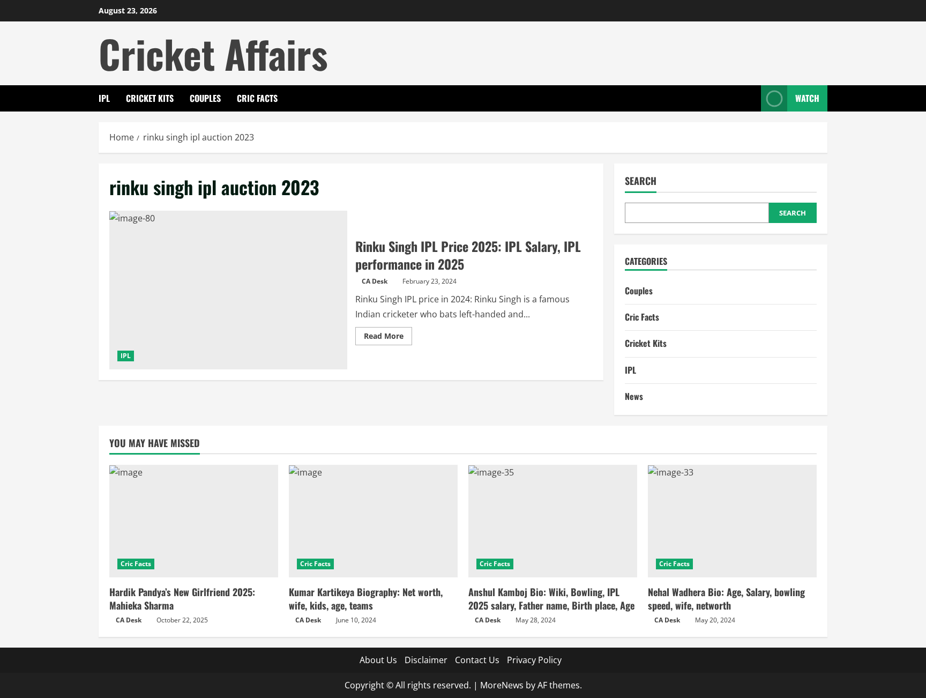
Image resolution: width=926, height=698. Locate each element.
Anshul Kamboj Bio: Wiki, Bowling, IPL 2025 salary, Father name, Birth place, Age (551, 598)
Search (640, 181)
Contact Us (477, 660)
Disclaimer (426, 660)
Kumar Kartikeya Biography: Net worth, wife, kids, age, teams (366, 598)
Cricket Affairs (213, 53)
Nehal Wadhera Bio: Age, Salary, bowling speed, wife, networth (726, 598)
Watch (807, 98)
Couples (205, 98)
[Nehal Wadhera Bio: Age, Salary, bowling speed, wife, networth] (732, 521)
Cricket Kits (150, 98)
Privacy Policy (534, 660)
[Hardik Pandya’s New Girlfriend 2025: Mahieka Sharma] (193, 521)
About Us (378, 660)
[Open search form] (749, 98)
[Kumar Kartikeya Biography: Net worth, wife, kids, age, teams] (373, 521)
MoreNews (502, 685)
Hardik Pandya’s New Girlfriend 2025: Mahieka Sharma (182, 598)
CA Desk (374, 281)
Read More (388, 337)
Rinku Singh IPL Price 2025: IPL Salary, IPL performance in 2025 (228, 290)
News (634, 396)
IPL (104, 98)
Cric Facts (257, 98)
